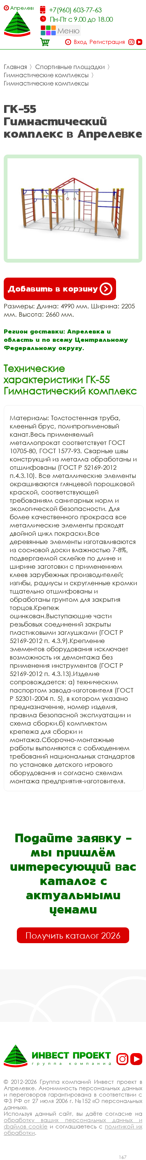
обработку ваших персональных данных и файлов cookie (73, 1123)
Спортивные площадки (70, 67)
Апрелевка (22, 8)
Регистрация (107, 42)
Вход (80, 42)
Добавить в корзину (52, 288)
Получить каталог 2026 (73, 935)
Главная (15, 67)
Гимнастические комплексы (46, 75)
